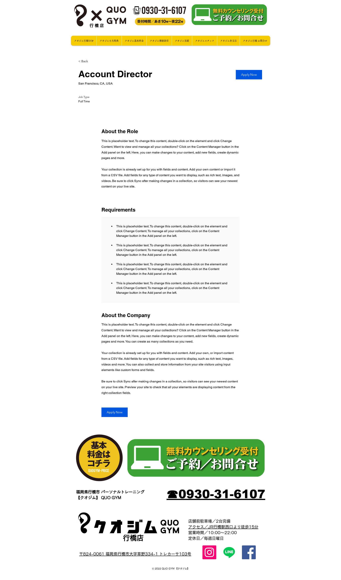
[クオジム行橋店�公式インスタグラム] (209, 552)
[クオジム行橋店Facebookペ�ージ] (249, 552)
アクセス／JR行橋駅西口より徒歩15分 (223, 527)
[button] (249, 74)
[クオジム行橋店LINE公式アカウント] (229, 552)
